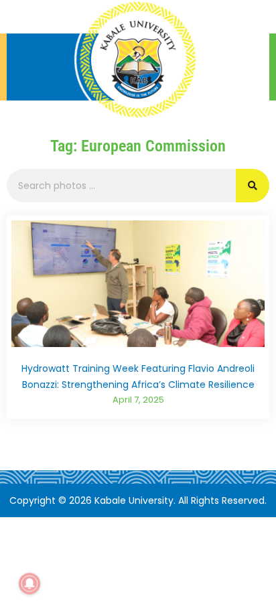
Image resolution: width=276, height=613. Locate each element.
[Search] (252, 185)
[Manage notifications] (29, 583)
